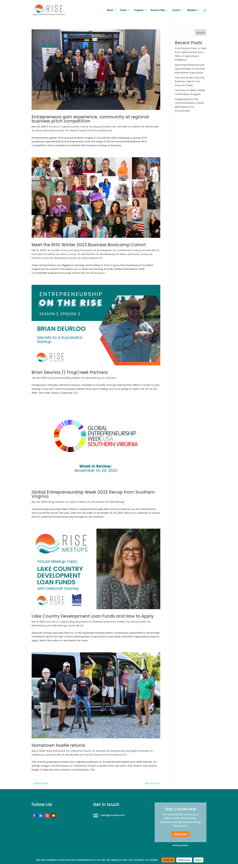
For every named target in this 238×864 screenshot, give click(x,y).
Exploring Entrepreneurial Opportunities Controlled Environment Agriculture (190, 68)
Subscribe (180, 834)
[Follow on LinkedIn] (40, 815)
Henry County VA (70, 254)
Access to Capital (59, 126)
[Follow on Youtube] (53, 815)
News (39, 130)
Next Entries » (152, 783)
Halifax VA (138, 126)
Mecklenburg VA (109, 254)
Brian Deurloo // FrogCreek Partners (70, 372)
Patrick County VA (80, 130)
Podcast (111, 377)
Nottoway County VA (55, 130)
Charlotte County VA (82, 750)
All (49, 250)
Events (123, 10)
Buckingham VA (106, 250)
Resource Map (158, 10)
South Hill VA (75, 625)
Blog (96, 126)
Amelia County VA (81, 126)
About (110, 10)
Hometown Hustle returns (58, 745)
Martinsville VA (89, 254)
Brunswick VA (107, 126)
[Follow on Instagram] (47, 815)
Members (192, 10)
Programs (138, 10)
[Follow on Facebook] (34, 815)
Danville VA (152, 250)
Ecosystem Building (59, 377)
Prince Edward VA (102, 130)
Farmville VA (124, 126)
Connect (176, 10)
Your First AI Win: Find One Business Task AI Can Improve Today (190, 81)
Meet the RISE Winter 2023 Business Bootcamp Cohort (89, 245)
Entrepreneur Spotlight (123, 750)
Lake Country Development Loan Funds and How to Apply (93, 616)
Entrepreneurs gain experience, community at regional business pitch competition (90, 119)
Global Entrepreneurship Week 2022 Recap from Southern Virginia (93, 494)
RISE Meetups (117, 501)
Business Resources (104, 621)
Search (200, 32)
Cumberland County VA (131, 250)
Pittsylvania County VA (67, 258)
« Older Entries (40, 783)
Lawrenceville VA (140, 621)
